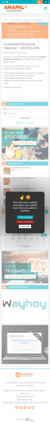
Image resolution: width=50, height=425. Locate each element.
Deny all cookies (26, 222)
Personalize (25, 226)
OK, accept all (26, 217)
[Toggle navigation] (45, 8)
